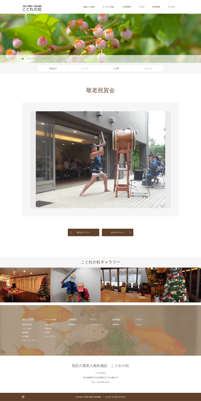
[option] (100, 159)
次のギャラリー (117, 232)
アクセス (171, 7)
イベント (85, 68)
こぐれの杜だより (96, 324)
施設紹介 (53, 68)
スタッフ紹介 (27, 328)
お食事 (116, 68)
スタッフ (148, 68)
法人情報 (25, 336)
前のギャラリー (83, 232)
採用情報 (156, 7)
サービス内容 (108, 7)
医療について (49, 324)
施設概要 (25, 332)
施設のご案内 (89, 7)
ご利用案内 (126, 7)
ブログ (142, 7)
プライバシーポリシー (30, 340)
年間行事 (48, 328)
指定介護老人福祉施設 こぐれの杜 (100, 366)
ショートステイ (50, 336)
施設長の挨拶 (27, 324)
